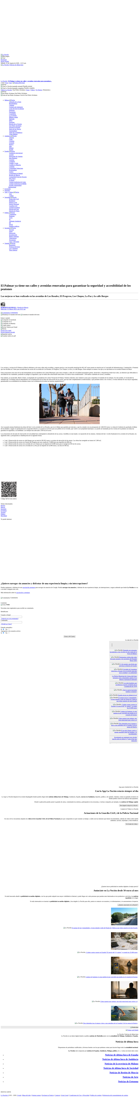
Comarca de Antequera (16, 107)
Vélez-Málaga (13, 134)
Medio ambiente (14, 236)
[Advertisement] (57, 14)
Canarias (11, 160)
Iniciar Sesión (5, 61)
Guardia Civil (13, 206)
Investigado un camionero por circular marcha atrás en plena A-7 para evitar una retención (124, 739)
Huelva (11, 144)
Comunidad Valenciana (16, 168)
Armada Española (14, 207)
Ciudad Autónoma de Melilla (17, 184)
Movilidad (4, 516)
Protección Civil (14, 199)
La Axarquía (13, 115)
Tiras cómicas (13, 250)
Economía (8, 189)
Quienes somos (36, 1095)
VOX (10, 218)
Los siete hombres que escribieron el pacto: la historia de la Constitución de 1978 (126, 684)
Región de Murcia (14, 175)
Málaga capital (13, 117)
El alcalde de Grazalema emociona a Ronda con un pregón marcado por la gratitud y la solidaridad (124, 671)
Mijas (10, 120)
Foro (6, 83)
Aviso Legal (64, 1095)
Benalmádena (13, 103)
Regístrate (4, 60)
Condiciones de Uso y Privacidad (79, 1095)
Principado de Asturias (16, 156)
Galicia (11, 172)
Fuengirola (12, 112)
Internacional (12, 187)
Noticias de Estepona (128, 1081)
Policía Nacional (14, 204)
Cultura (11, 195)
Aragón (11, 155)
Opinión (7, 243)
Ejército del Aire (14, 209)
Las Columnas (13, 248)
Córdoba (11, 141)
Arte (10, 194)
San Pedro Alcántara (19, 90)
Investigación (13, 235)
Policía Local (13, 202)
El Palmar (4, 510)
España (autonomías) (15, 185)
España (7, 151)
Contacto (57, 1095)
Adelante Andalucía (15, 221)
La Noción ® (5, 1095)
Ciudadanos (12, 214)
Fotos (27, 90)
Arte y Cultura (9, 192)
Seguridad (8, 197)
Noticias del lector (14, 247)
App (10, 83)
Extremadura (13, 170)
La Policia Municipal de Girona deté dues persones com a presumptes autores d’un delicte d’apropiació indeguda (124, 677)
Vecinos (3, 512)
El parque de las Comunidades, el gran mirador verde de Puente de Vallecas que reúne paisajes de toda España (124, 699)
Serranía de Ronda (14, 127)
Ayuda (19, 1095)
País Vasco (12, 178)
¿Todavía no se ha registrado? (9, 618)
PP (10, 223)
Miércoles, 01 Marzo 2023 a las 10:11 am (13, 309)
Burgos (3, 505)
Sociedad (7, 228)
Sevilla (11, 149)
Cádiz (11, 139)
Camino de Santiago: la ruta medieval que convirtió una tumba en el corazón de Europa (125, 713)
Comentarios (14, 312)
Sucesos (11, 230)
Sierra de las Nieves (15, 129)
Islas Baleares (13, 158)
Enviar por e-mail (6, 330)
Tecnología (12, 240)
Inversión (3, 509)
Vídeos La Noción (6, 90)
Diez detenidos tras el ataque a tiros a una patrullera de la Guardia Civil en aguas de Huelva (124, 725)
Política (7, 212)
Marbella (11, 119)
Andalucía (8, 136)
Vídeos (32, 90)
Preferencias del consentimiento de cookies (115, 1095)
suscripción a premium (23, 592)
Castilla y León (13, 163)
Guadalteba (12, 114)
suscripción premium (29, 587)
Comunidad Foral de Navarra (18, 177)
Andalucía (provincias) (16, 153)
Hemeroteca (46, 90)
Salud (10, 231)
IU (10, 219)
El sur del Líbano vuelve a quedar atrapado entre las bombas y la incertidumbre (125, 732)
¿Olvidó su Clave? (6, 624)
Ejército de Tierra (14, 211)
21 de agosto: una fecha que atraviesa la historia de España (128, 665)
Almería (11, 137)
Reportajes (12, 245)
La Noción (4, 81)
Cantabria (12, 161)
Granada (11, 143)
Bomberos (12, 201)
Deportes (7, 190)
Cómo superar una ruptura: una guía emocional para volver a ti (127, 719)
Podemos (12, 216)
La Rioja (11, 180)
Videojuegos (13, 238)
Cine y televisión (14, 241)
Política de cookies (95, 1095)
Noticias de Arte (130, 1077)
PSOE (11, 224)
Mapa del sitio (26, 1095)
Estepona (12, 110)
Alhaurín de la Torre (15, 102)
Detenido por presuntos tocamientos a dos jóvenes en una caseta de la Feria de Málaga (123, 651)
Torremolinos (13, 131)
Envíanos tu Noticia (48, 1095)
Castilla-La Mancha (15, 165)
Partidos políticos (14, 226)
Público (3, 514)
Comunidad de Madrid (16, 173)
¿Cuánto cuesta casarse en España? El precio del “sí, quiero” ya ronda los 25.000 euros (124, 706)
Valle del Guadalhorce (15, 132)
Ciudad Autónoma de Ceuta (17, 182)
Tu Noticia (39, 90)
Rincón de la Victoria (15, 124)
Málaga (7, 100)
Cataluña (11, 166)
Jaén (10, 146)
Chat (2, 83)
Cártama (11, 105)
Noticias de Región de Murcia (123, 1072)
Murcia (3, 507)
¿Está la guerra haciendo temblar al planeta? (129, 690)
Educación (12, 233)
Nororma (11, 122)
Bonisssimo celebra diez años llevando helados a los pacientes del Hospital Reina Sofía (123, 658)
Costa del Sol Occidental (16, 108)
